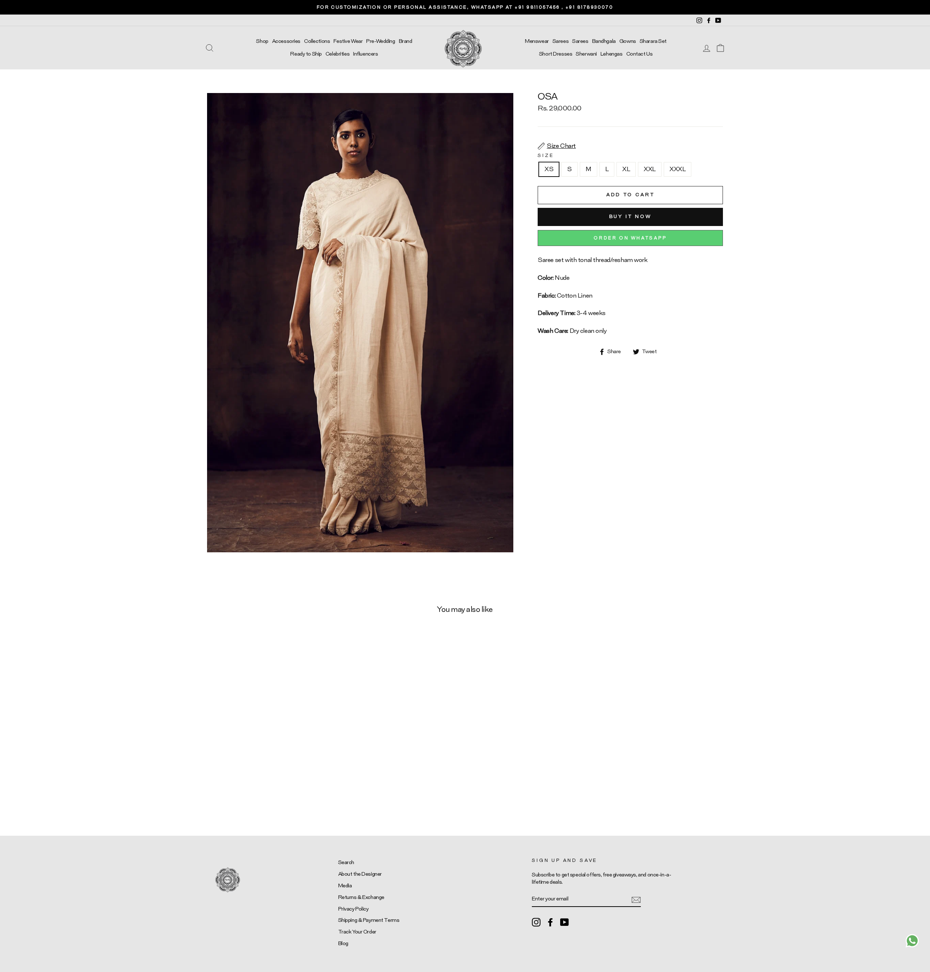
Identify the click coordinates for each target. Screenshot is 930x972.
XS (549, 169)
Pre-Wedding (380, 41)
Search (346, 862)
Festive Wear (348, 41)
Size (546, 155)
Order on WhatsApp (630, 238)
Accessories (286, 41)
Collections (317, 41)
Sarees (561, 41)
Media (345, 885)
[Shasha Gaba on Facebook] (550, 922)
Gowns (627, 41)
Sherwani (586, 54)
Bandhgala (604, 41)
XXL (650, 169)
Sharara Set (653, 41)
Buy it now (630, 216)
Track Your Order (357, 932)
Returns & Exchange (361, 897)
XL (626, 169)
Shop (262, 41)
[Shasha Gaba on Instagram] (536, 922)
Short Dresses (555, 54)
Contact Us (639, 54)
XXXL (678, 169)
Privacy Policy (353, 909)
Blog (343, 943)
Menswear (537, 41)
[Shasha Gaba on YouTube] (564, 922)
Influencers (365, 54)
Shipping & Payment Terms (369, 920)
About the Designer (360, 874)
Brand (405, 41)
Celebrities (337, 54)
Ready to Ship (306, 54)
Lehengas (612, 54)
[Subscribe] (636, 899)
